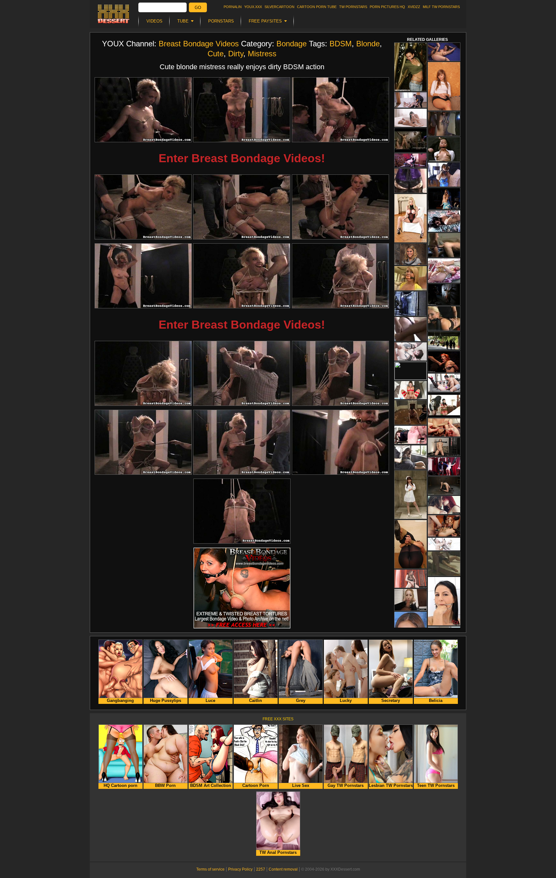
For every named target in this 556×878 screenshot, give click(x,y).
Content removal (283, 869)
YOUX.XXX (253, 7)
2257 (260, 869)
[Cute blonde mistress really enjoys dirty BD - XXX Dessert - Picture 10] (143, 373)
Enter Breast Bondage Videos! (242, 158)
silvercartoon (279, 7)
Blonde (368, 43)
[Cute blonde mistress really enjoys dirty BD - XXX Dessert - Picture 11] (241, 373)
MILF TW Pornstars (441, 7)
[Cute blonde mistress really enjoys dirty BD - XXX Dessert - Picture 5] (241, 206)
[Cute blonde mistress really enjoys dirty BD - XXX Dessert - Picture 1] (143, 109)
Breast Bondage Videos (199, 43)
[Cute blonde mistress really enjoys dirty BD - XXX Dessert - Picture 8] (241, 275)
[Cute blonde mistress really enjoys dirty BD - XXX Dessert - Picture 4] (143, 206)
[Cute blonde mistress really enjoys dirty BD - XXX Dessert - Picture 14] (241, 442)
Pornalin (233, 7)
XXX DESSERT (113, 13)
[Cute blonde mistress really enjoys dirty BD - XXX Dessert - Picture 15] (340, 442)
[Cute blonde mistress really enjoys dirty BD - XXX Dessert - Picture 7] (143, 275)
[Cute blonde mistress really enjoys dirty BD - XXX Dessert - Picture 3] (340, 109)
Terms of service (210, 869)
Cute (216, 53)
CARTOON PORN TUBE (317, 7)
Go (198, 7)
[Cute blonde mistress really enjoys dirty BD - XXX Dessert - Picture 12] (340, 373)
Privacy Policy (240, 869)
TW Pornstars (353, 7)
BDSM (340, 43)
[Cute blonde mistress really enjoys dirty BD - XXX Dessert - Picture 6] (340, 206)
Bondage (291, 43)
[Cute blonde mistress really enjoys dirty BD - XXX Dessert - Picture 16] (242, 511)
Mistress (262, 53)
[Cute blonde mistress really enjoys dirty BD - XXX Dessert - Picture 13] (143, 442)
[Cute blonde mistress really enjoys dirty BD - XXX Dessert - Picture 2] (241, 109)
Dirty (235, 53)
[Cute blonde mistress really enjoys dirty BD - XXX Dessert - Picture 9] (340, 275)
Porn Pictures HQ (387, 7)
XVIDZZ (414, 7)
